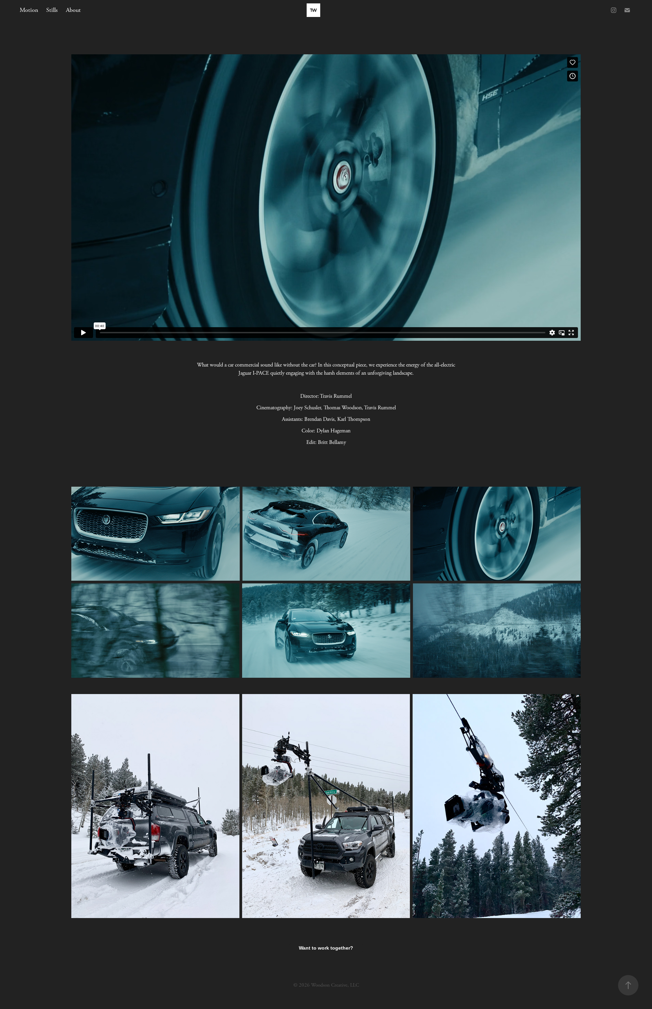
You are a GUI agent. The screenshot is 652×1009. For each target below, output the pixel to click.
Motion (29, 10)
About (73, 10)
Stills (52, 10)
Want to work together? (326, 948)
